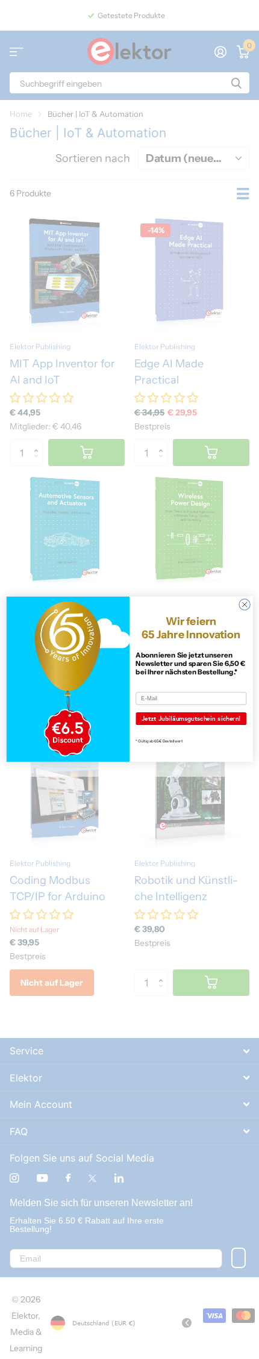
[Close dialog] (244, 604)
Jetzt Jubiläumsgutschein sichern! (191, 718)
